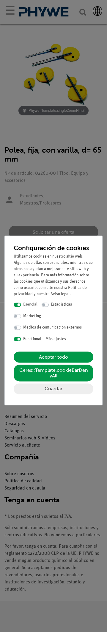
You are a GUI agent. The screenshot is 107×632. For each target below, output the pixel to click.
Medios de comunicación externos (52, 328)
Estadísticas (61, 305)
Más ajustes (55, 339)
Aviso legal (60, 294)
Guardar (53, 389)
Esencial (30, 305)
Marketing (32, 316)
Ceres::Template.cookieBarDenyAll (53, 373)
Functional (32, 339)
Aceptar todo (53, 357)
